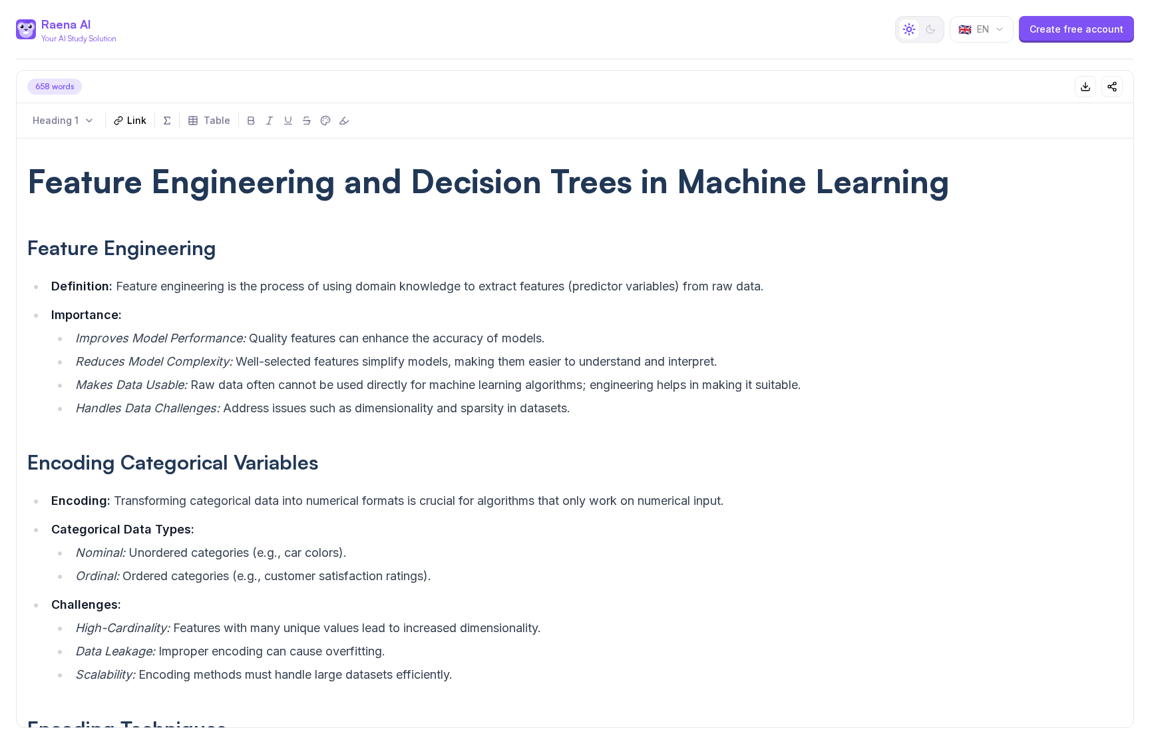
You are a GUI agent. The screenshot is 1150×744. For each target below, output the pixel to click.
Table (217, 120)
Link (136, 120)
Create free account (1076, 29)
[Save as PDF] (1085, 86)
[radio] (909, 29)
